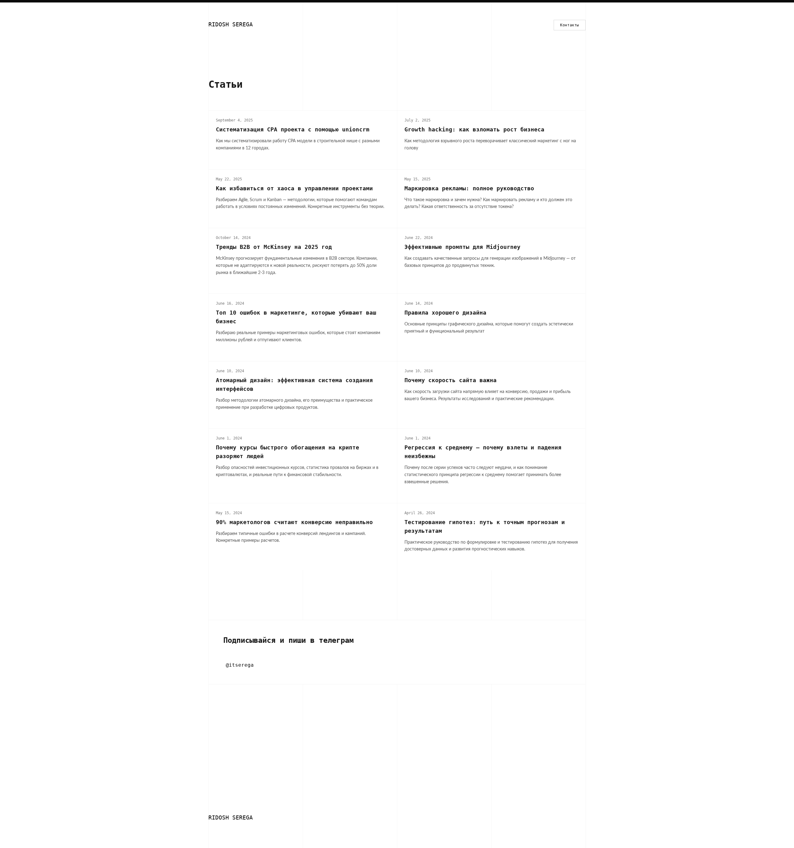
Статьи (225, 84)
